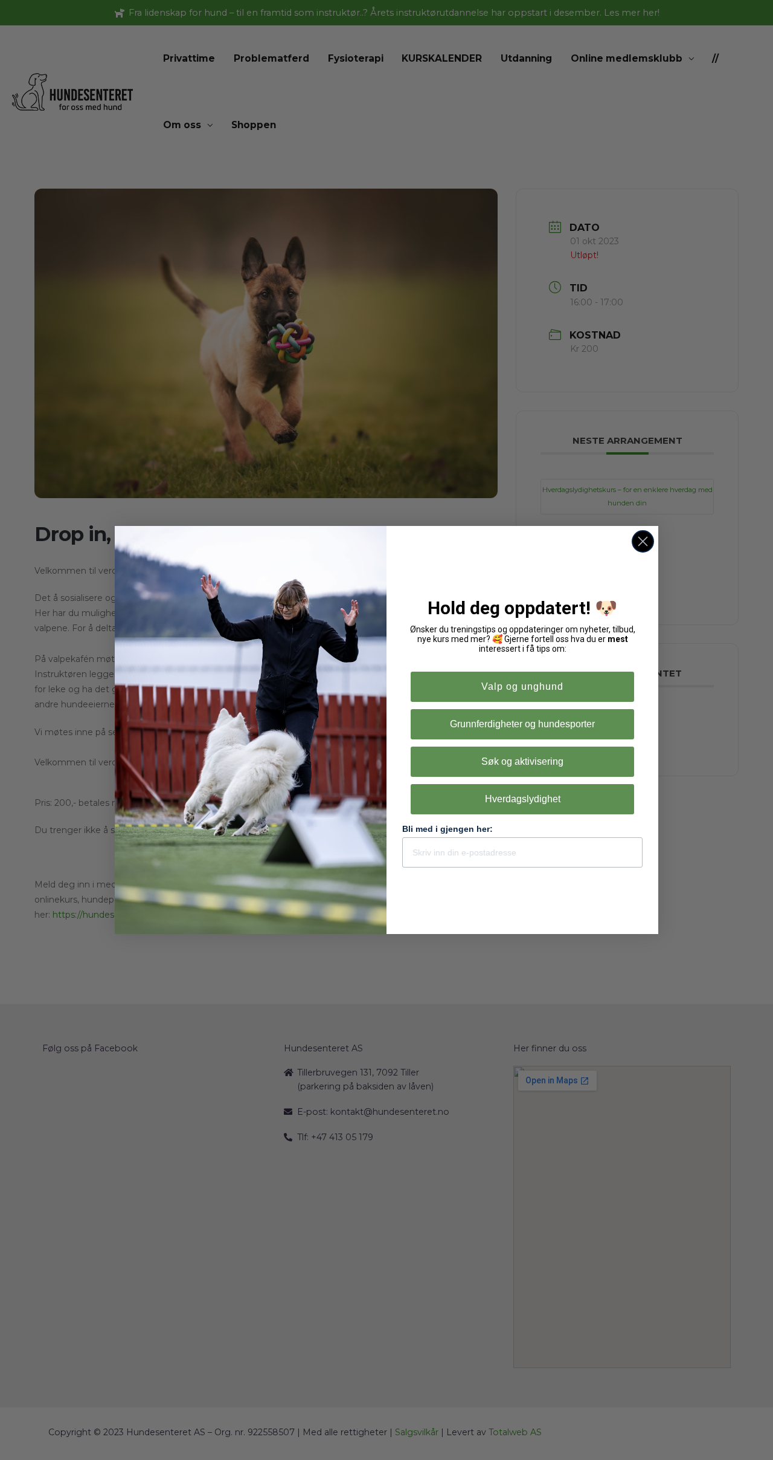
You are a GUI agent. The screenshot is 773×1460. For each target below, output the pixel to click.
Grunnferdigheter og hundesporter (522, 724)
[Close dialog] (642, 541)
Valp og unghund (522, 686)
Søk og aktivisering (522, 761)
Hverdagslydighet (522, 799)
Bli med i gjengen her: (447, 829)
